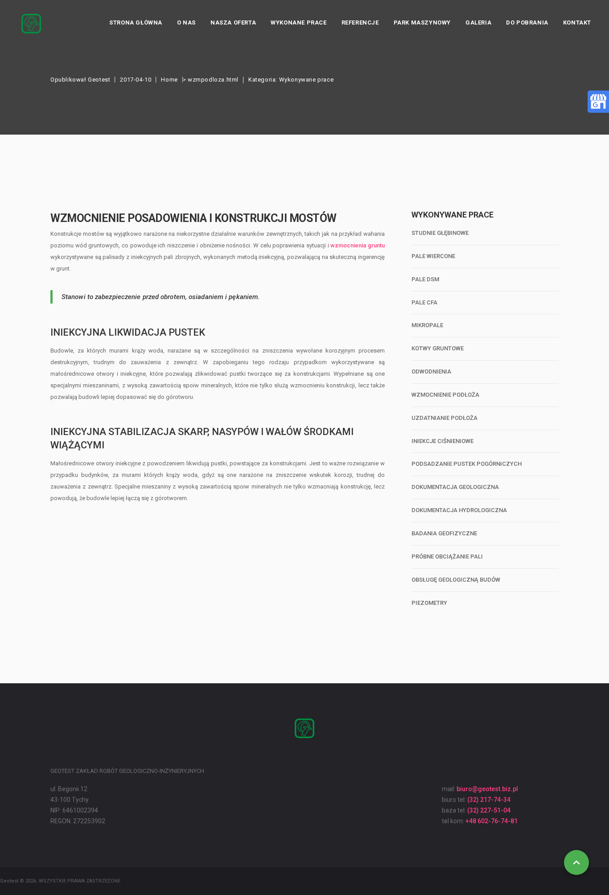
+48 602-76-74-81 (491, 821)
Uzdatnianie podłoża (444, 418)
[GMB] (598, 100)
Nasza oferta (233, 22)
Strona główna (135, 22)
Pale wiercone (433, 256)
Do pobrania (527, 22)
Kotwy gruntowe (437, 348)
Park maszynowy (422, 22)
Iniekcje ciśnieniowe (442, 441)
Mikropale (427, 325)
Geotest (99, 79)
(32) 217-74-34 (488, 799)
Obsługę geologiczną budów (455, 579)
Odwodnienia (431, 371)
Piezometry (429, 602)
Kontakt (577, 22)
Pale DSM (425, 279)
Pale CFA (424, 302)
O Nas (186, 22)
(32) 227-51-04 (488, 810)
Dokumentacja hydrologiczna (459, 510)
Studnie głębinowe (440, 233)
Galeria (478, 22)
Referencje (360, 22)
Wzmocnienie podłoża (445, 394)
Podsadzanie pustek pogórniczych (466, 463)
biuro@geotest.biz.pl (487, 788)
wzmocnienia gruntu (357, 245)
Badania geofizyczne (444, 533)
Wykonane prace (298, 22)
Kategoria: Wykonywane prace (290, 79)
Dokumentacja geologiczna (455, 487)
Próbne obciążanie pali (447, 556)
